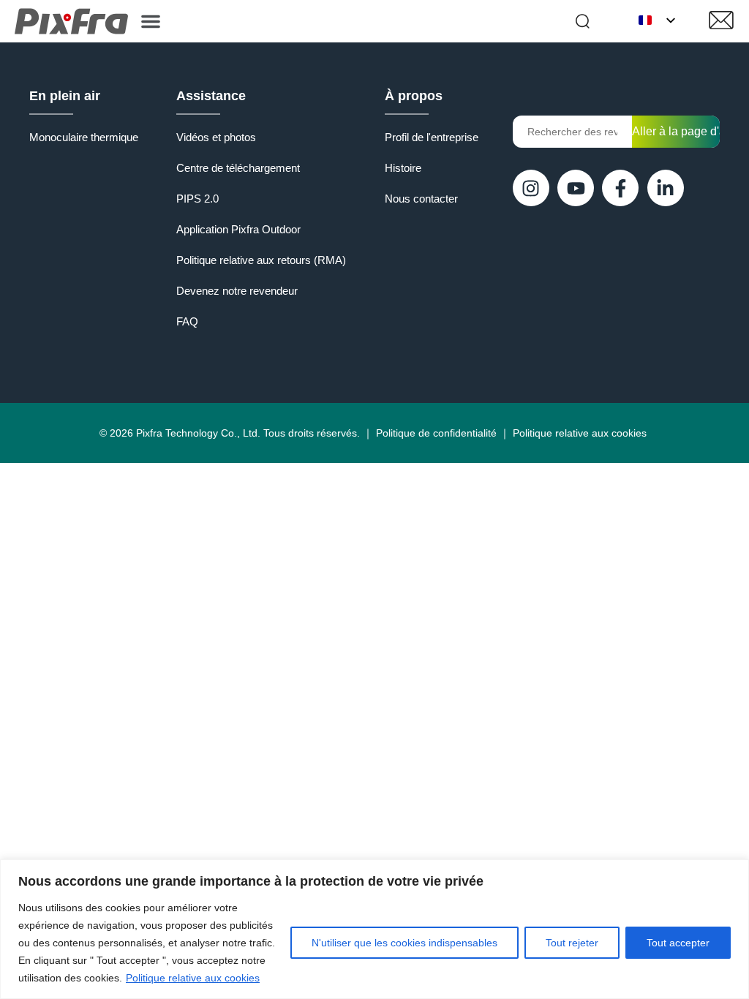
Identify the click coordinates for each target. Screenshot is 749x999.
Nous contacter (421, 198)
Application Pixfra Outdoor (238, 229)
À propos (414, 95)
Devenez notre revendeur (237, 290)
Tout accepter (678, 943)
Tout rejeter (572, 943)
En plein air (64, 95)
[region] (374, 929)
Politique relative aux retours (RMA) (261, 260)
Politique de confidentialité (436, 433)
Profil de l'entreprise (431, 137)
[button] (150, 21)
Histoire (403, 168)
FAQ (187, 321)
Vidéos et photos (216, 137)
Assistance (211, 95)
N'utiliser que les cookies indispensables (404, 943)
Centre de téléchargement (238, 168)
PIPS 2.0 (197, 198)
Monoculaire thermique (83, 137)
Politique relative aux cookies (193, 978)
